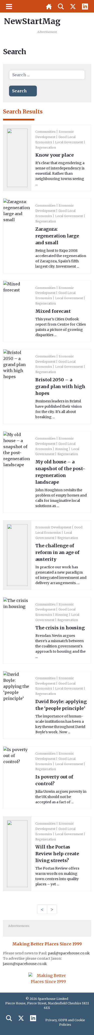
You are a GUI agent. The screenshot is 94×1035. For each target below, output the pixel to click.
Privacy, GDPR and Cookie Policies (65, 1022)
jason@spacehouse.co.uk (25, 963)
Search (19, 90)
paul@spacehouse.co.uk (69, 953)
